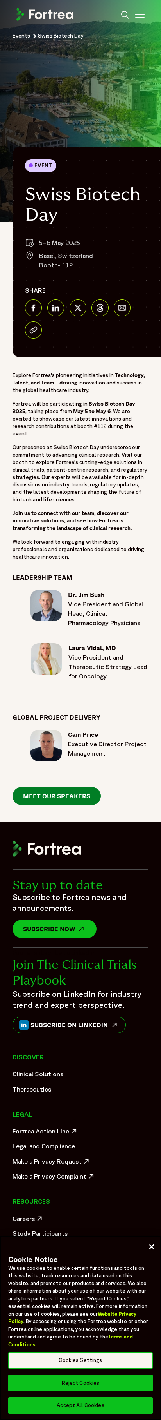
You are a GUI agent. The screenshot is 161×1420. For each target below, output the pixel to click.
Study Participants (40, 1233)
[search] (125, 15)
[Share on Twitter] (78, 307)
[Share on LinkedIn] (55, 307)
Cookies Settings (80, 1360)
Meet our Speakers (56, 796)
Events (21, 36)
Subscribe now (60, 928)
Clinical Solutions (38, 1073)
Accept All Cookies (80, 1405)
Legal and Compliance (44, 1146)
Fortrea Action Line (46, 1133)
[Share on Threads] (99, 307)
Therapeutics (32, 1089)
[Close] (151, 1246)
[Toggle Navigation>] (140, 15)
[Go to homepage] (45, 19)
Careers (28, 1220)
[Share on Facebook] (33, 307)
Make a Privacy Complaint (52, 1178)
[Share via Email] (122, 307)
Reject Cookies (81, 1383)
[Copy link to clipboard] (33, 329)
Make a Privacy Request (52, 1163)
